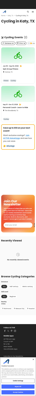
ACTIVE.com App (9, 339)
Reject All (18, 386)
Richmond (7, 309)
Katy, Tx (10, 16)
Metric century (27, 287)
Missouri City (20, 309)
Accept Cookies (18, 392)
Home (3, 16)
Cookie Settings (18, 381)
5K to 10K (7, 344)
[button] (21, 43)
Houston (32, 309)
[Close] (33, 359)
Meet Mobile (8, 347)
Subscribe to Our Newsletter (13, 356)
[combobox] (8, 43)
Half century (14, 287)
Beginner (13, 296)
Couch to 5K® (8, 342)
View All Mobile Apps (10, 349)
